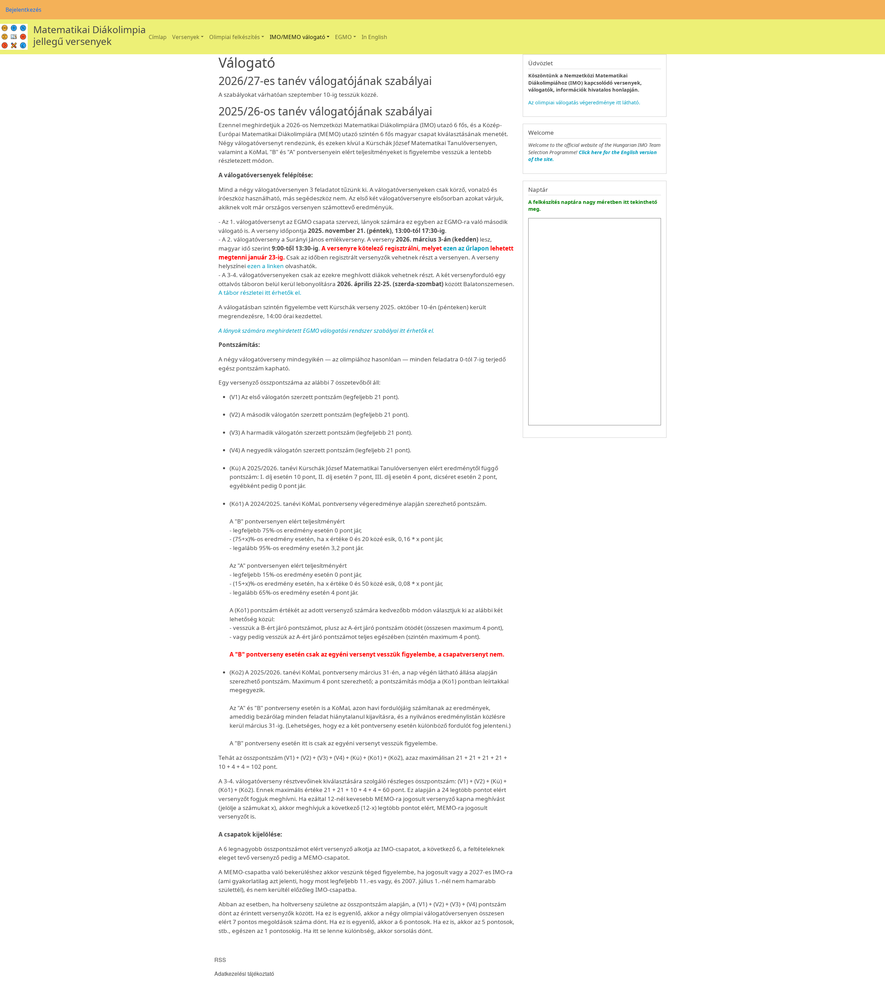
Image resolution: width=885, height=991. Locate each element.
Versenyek (185, 37)
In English (374, 37)
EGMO (343, 37)
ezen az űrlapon (466, 248)
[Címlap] (14, 36)
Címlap (158, 37)
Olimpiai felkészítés (234, 37)
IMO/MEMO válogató (297, 37)
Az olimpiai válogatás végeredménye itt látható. (584, 102)
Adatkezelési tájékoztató (244, 974)
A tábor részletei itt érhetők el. (259, 292)
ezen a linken (265, 266)
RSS (220, 960)
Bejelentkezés (23, 9)
